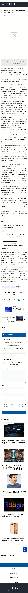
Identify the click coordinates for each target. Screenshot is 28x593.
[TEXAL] (11, 4)
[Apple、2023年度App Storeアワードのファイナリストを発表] (8, 307)
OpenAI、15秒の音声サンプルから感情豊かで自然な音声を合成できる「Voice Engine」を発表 (14, 442)
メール (4, 392)
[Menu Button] (3, 4)
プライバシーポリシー (14, 582)
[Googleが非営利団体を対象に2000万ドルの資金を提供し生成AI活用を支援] (14, 499)
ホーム (2, 57)
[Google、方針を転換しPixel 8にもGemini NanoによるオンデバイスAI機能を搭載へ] (14, 522)
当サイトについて (14, 573)
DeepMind (8, 286)
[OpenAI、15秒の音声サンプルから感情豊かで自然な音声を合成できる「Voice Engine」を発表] (14, 424)
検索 (2, 546)
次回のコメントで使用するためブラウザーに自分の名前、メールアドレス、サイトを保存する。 (15, 407)
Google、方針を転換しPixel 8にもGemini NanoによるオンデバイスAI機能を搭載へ (13, 539)
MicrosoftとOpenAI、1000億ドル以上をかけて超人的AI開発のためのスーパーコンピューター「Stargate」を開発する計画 (14, 467)
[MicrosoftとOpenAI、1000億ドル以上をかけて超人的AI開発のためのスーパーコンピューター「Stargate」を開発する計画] (14, 450)
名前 (4, 385)
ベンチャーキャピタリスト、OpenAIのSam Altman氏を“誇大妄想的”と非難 (14, 492)
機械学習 (18, 286)
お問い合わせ (14, 569)
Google (13, 286)
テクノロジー (22, 16)
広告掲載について (14, 577)
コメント (5, 368)
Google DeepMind (16, 68)
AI (3, 286)
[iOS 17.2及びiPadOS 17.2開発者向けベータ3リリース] (19, 317)
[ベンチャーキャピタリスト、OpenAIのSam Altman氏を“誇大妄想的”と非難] (14, 475)
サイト (3, 398)
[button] (5, 300)
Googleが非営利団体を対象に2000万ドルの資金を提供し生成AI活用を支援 (14, 515)
